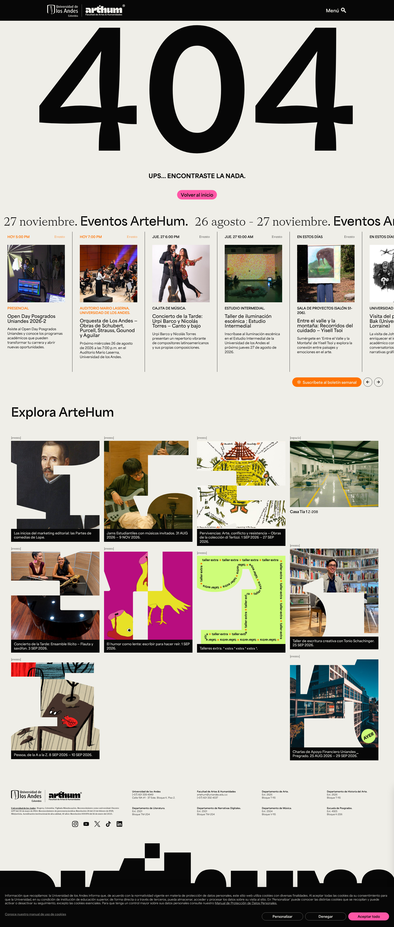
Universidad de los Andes (23, 808)
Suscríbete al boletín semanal (330, 382)
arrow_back (367, 382)
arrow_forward (378, 382)
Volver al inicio (197, 195)
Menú (332, 10)
